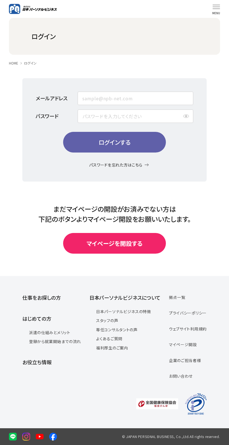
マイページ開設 (183, 344)
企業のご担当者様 (185, 360)
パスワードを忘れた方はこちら (115, 165)
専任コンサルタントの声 (117, 329)
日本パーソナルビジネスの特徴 (123, 311)
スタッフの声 (107, 320)
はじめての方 (36, 318)
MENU (216, 13)
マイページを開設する (114, 243)
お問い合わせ (181, 376)
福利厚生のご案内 (112, 348)
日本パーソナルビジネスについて (125, 297)
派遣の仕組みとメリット (49, 332)
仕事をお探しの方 (41, 297)
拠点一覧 (177, 297)
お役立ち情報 (37, 362)
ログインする (115, 142)
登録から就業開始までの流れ (55, 341)
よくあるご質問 (109, 338)
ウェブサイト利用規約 (188, 329)
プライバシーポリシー (188, 313)
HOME (13, 63)
